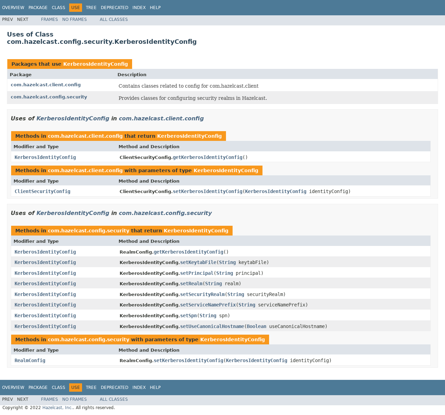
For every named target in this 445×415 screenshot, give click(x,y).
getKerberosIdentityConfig (207, 157)
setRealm (191, 283)
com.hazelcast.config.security (49, 96)
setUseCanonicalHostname (212, 326)
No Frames (74, 19)
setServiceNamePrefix (208, 305)
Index (139, 7)
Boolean (256, 326)
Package (38, 7)
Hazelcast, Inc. (57, 407)
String (227, 262)
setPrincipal (196, 273)
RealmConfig (30, 360)
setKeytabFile (198, 262)
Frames (49, 19)
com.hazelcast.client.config (46, 84)
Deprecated (114, 7)
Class (58, 7)
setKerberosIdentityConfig (207, 191)
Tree (91, 7)
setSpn (188, 315)
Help (155, 7)
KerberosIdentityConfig (95, 64)
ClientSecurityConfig (42, 191)
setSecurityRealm (202, 294)
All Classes (114, 19)
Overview (13, 7)
